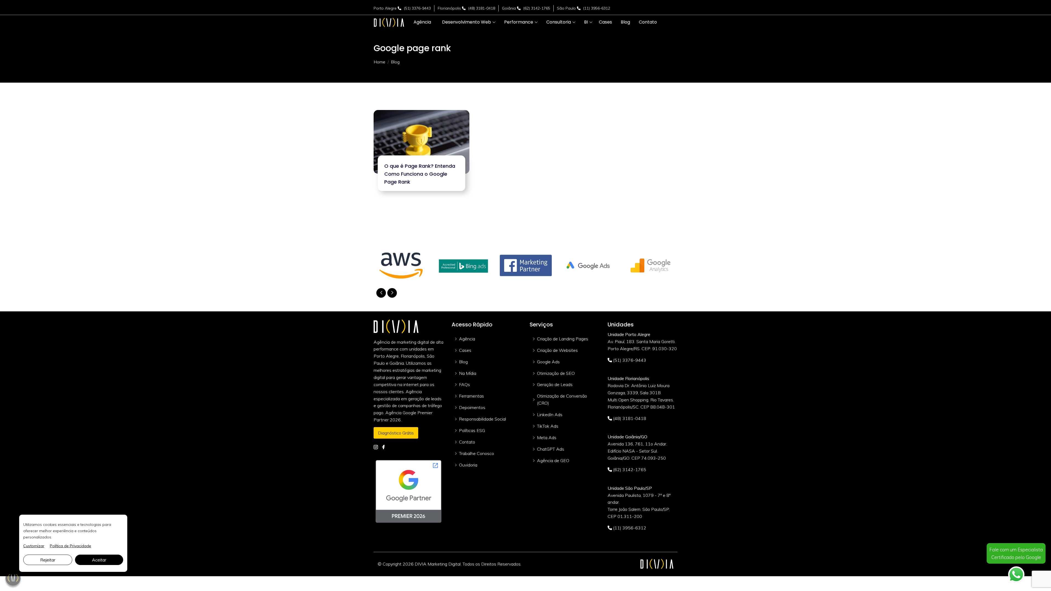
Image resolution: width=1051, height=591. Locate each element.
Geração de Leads (555, 384)
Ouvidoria (468, 465)
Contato (467, 442)
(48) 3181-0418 (481, 8)
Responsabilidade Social (482, 419)
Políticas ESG (472, 430)
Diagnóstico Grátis (396, 433)
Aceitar (99, 560)
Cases (465, 350)
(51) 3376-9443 (417, 8)
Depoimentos (472, 407)
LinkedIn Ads (549, 414)
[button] (466, 22)
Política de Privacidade (70, 545)
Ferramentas (471, 396)
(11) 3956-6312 (596, 8)
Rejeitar (47, 560)
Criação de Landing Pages (562, 338)
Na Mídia (467, 373)
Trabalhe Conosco (476, 453)
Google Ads (548, 361)
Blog (463, 361)
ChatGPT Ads (550, 449)
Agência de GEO (553, 460)
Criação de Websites (557, 350)
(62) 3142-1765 (536, 8)
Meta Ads (546, 437)
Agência (467, 338)
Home (379, 62)
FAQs (464, 384)
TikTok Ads (547, 426)
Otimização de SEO (556, 373)
